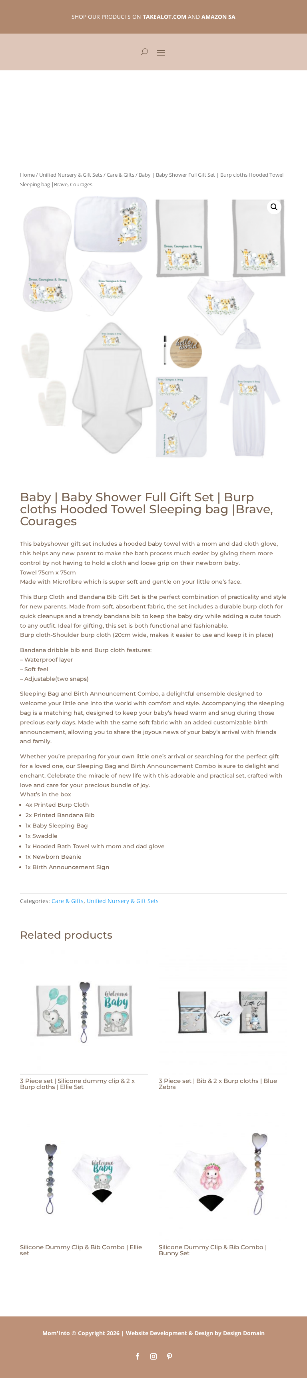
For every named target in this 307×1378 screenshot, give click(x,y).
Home (27, 174)
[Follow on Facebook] (137, 1356)
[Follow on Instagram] (153, 1356)
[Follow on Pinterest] (169, 1356)
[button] (274, 207)
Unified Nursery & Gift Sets (70, 174)
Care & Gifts (120, 174)
